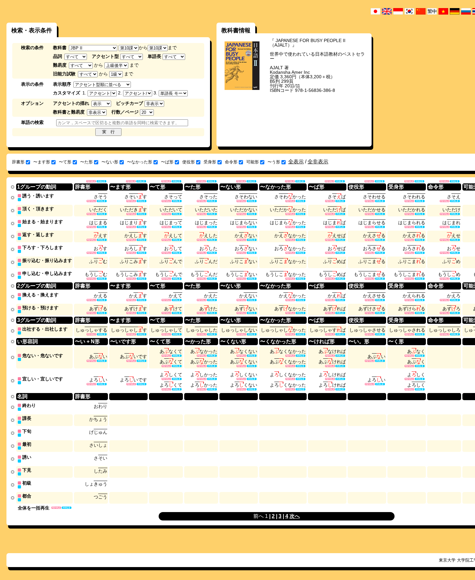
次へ (295, 516)
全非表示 (318, 161)
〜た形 (86, 161)
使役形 (188, 161)
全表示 (296, 161)
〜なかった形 (139, 161)
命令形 (231, 161)
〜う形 (274, 161)
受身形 (210, 161)
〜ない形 (109, 161)
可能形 (252, 161)
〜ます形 (41, 161)
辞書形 (18, 161)
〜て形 (65, 161)
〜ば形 (167, 161)
